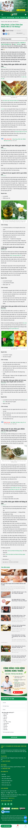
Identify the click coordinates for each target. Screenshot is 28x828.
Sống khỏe (22, 17)
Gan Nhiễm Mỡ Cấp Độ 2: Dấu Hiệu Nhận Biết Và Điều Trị (18, 607)
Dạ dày (5, 720)
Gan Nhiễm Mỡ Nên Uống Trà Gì (18, 422)
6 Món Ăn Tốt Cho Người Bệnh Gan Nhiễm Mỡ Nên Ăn (19, 626)
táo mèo (25, 323)
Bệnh (6, 21)
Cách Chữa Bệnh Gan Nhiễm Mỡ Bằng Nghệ (15, 554)
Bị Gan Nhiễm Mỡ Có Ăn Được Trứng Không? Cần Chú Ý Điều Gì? (19, 636)
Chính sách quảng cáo (6, 785)
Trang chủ (3, 17)
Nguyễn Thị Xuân (9, 30)
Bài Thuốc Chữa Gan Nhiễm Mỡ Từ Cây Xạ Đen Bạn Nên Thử (19, 656)
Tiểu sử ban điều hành (6, 778)
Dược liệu (17, 17)
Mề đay (5, 715)
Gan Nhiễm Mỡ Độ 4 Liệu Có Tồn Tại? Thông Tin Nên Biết (19, 592)
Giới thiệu (4, 774)
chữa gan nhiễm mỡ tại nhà (21, 131)
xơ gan (22, 76)
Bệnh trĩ (5, 718)
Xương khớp (6, 723)
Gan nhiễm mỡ (15, 21)
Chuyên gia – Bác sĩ (6, 776)
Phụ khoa (5, 726)
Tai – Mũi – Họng (7, 721)
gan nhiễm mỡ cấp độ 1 (16, 487)
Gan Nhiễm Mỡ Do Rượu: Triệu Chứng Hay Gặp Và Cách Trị (19, 616)
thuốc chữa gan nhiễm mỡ (15, 255)
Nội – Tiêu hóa (17, 44)
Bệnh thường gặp (10, 17)
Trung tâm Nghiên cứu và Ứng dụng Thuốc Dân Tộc (14, 14)
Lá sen (2, 109)
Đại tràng (5, 729)
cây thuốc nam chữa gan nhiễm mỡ (10, 100)
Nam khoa (6, 714)
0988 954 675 (11, 798)
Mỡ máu (5, 728)
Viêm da (5, 717)
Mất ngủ (5, 724)
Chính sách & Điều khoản (7, 780)
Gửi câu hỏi (14, 737)
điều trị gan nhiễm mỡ (14, 328)
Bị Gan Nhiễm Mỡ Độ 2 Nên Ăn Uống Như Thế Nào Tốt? (19, 647)
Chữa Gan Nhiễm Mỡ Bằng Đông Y (15, 550)
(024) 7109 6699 (6, 761)
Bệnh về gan (10, 21)
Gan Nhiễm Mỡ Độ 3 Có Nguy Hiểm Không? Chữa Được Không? (19, 600)
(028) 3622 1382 (6, 768)
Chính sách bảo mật (6, 782)
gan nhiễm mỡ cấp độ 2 (14, 489)
